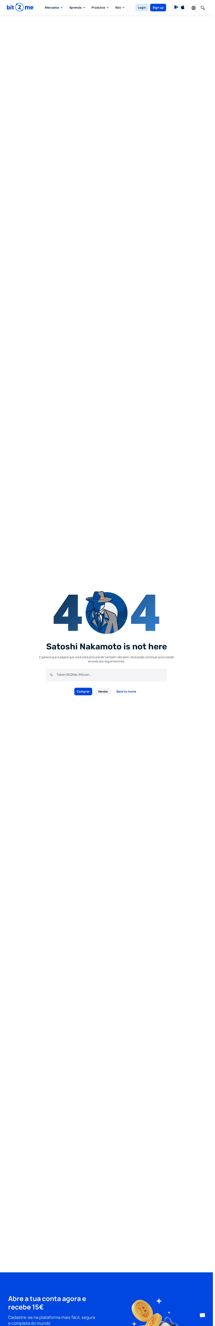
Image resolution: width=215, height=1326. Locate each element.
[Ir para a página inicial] (20, 7)
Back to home (126, 691)
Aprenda (75, 7)
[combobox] (109, 674)
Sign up (158, 7)
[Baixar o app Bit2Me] (179, 7)
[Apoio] (202, 1315)
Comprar (83, 691)
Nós (118, 7)
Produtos (98, 7)
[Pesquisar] (202, 7)
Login (142, 7)
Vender (103, 691)
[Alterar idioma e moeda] (193, 7)
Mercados (52, 7)
